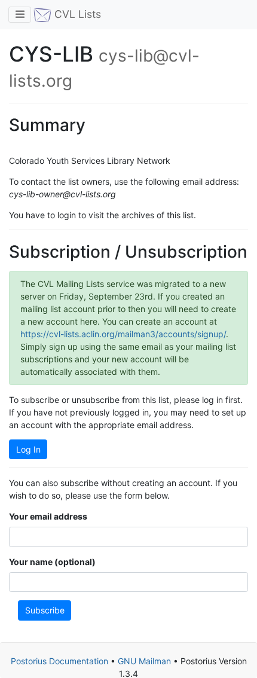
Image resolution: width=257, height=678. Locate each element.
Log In (28, 449)
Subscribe (45, 610)
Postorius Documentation (59, 661)
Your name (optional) (52, 562)
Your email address (48, 516)
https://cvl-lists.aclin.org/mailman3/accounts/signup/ (123, 334)
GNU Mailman (144, 661)
